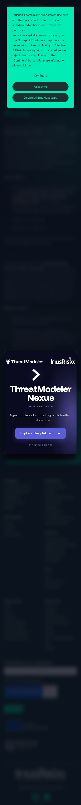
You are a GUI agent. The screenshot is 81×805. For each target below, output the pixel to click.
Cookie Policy (41, 65)
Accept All (40, 86)
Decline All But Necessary (40, 97)
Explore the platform (40, 433)
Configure (40, 75)
